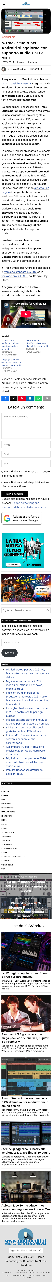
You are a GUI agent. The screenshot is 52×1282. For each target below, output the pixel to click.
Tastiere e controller (13, 857)
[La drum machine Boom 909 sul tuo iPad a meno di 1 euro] (26, 884)
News (4, 820)
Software (6, 836)
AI (2, 787)
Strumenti (6, 844)
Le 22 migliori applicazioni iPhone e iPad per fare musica (24, 975)
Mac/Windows (8, 812)
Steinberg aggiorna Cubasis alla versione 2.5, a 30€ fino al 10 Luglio (25, 1150)
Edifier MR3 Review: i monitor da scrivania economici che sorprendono (26, 739)
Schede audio (8, 832)
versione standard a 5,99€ (20, 271)
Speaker (5, 840)
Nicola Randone (18, 69)
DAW (3, 800)
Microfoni (6, 816)
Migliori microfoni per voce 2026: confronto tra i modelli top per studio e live (26, 762)
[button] (48, 610)
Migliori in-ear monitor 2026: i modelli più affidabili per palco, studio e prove (24, 685)
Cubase (5, 791)
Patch (4, 824)
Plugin (4, 828)
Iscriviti (9, 652)
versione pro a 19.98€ (14, 276)
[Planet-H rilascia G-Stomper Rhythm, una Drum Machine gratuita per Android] (26, 907)
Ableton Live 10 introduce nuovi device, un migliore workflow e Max (25, 1207)
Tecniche (6, 861)
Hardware (6, 804)
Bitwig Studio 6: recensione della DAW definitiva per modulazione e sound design (24, 1102)
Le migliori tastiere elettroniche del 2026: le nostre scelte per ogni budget (27, 712)
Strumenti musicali (11, 848)
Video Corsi (7, 865)
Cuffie (4, 795)
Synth (4, 852)
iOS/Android (8, 37)
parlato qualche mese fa (16, 83)
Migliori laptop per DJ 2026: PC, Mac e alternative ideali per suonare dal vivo (27, 673)
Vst (3, 869)
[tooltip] (5, 398)
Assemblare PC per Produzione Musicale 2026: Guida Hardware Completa (25, 750)
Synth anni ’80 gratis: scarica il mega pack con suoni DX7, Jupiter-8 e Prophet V (25, 1038)
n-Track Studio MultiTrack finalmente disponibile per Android (37, 343)
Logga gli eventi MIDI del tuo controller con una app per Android (11, 362)
